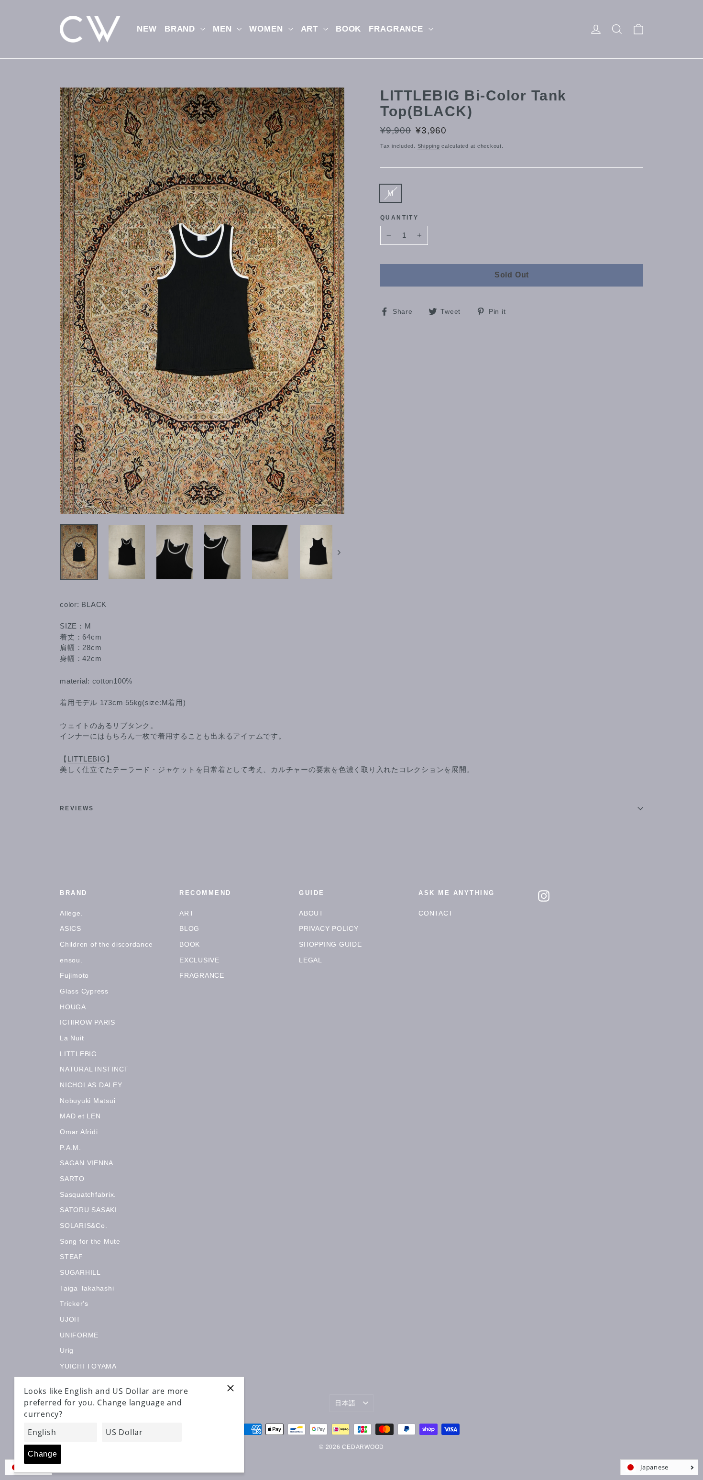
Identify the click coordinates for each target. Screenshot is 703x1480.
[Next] (338, 552)
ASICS (70, 928)
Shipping (428, 146)
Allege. (71, 913)
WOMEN (267, 28)
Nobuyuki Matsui (87, 1100)
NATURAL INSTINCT (94, 1069)
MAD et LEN (80, 1116)
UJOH (69, 1319)
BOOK (348, 28)
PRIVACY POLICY (329, 928)
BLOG (189, 928)
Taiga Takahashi (87, 1288)
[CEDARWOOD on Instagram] (543, 896)
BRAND (181, 28)
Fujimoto (74, 975)
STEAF (71, 1256)
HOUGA (73, 1007)
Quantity (399, 218)
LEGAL (310, 960)
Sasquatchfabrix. (88, 1194)
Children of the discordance (106, 944)
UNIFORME (79, 1335)
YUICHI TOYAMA (88, 1366)
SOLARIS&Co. (83, 1225)
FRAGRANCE (397, 28)
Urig (67, 1350)
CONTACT (435, 913)
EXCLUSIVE (199, 960)
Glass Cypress (84, 991)
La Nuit (72, 1038)
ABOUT (311, 913)
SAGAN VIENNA (86, 1163)
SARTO (72, 1178)
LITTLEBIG (86, 759)
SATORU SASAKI (88, 1210)
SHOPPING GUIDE (330, 944)
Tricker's (74, 1303)
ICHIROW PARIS (87, 1022)
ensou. (71, 960)
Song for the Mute (90, 1241)
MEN (223, 28)
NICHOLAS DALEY (91, 1085)
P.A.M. (70, 1147)
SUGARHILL (80, 1272)
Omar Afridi (79, 1132)
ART (311, 28)
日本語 (345, 1403)
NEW (147, 28)
